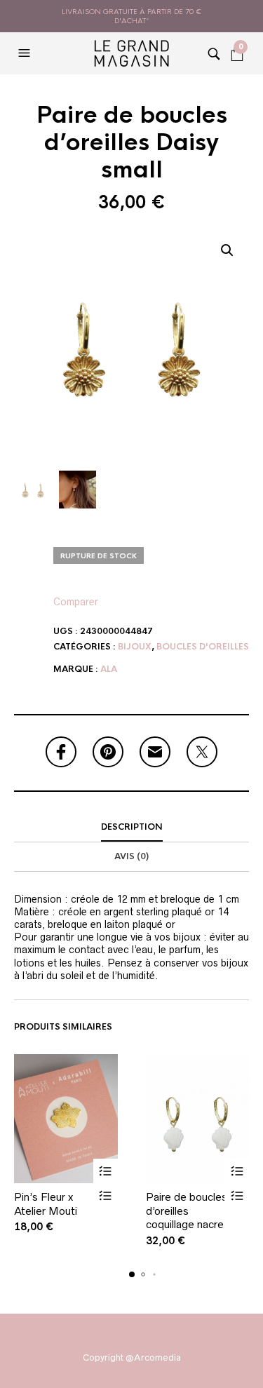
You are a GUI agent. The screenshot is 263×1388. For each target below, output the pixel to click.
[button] (26, 53)
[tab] (131, 827)
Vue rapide (105, 1195)
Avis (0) (131, 856)
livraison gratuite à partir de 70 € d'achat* (131, 16)
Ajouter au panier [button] (105, 1171)
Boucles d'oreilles (202, 646)
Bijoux (134, 646)
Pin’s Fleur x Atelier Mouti (45, 1204)
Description (132, 827)
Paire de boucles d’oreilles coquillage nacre (186, 1210)
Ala (108, 669)
